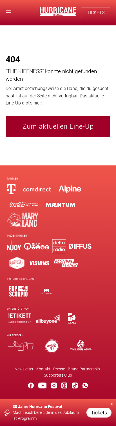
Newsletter (24, 369)
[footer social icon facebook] (31, 386)
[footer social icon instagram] (54, 386)
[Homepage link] (58, 15)
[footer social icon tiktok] (75, 386)
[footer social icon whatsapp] (85, 386)
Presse (59, 369)
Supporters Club (58, 375)
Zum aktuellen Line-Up (58, 126)
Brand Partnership (84, 369)
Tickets (99, 413)
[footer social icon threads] (64, 386)
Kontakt (43, 369)
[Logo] (18, 291)
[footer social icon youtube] (42, 386)
